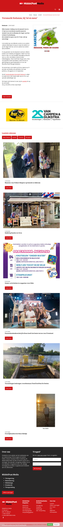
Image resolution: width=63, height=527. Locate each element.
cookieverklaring (29, 524)
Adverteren (25, 505)
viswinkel (24, 81)
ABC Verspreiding (40, 510)
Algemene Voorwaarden (53, 511)
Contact (52, 503)
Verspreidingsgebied (27, 512)
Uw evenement (26, 509)
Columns (21, 137)
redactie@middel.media (9, 515)
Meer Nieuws (6, 137)
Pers (51, 508)
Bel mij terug (37, 468)
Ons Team (52, 507)
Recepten (28, 137)
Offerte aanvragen (8, 492)
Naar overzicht (7, 96)
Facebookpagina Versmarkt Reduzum (15, 74)
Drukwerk (38, 507)
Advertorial (25, 507)
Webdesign (39, 509)
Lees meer (9, 187)
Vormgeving (39, 505)
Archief (14, 137)
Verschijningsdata (27, 510)
